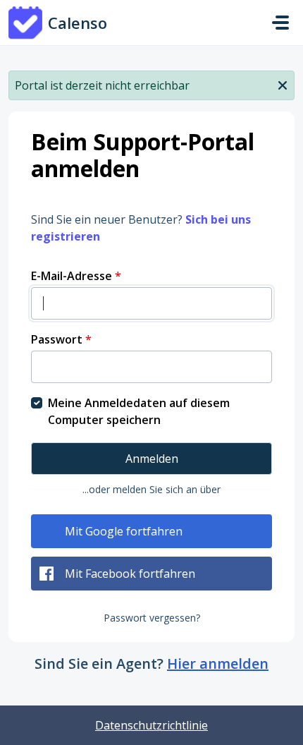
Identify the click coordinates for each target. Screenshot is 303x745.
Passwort (61, 339)
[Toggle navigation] (280, 22)
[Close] (282, 84)
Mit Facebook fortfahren (130, 573)
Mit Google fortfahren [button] (124, 531)
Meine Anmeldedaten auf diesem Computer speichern (139, 411)
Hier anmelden (217, 663)
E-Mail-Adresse (76, 276)
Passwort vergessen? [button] (152, 617)
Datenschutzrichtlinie (151, 725)
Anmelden (151, 458)
